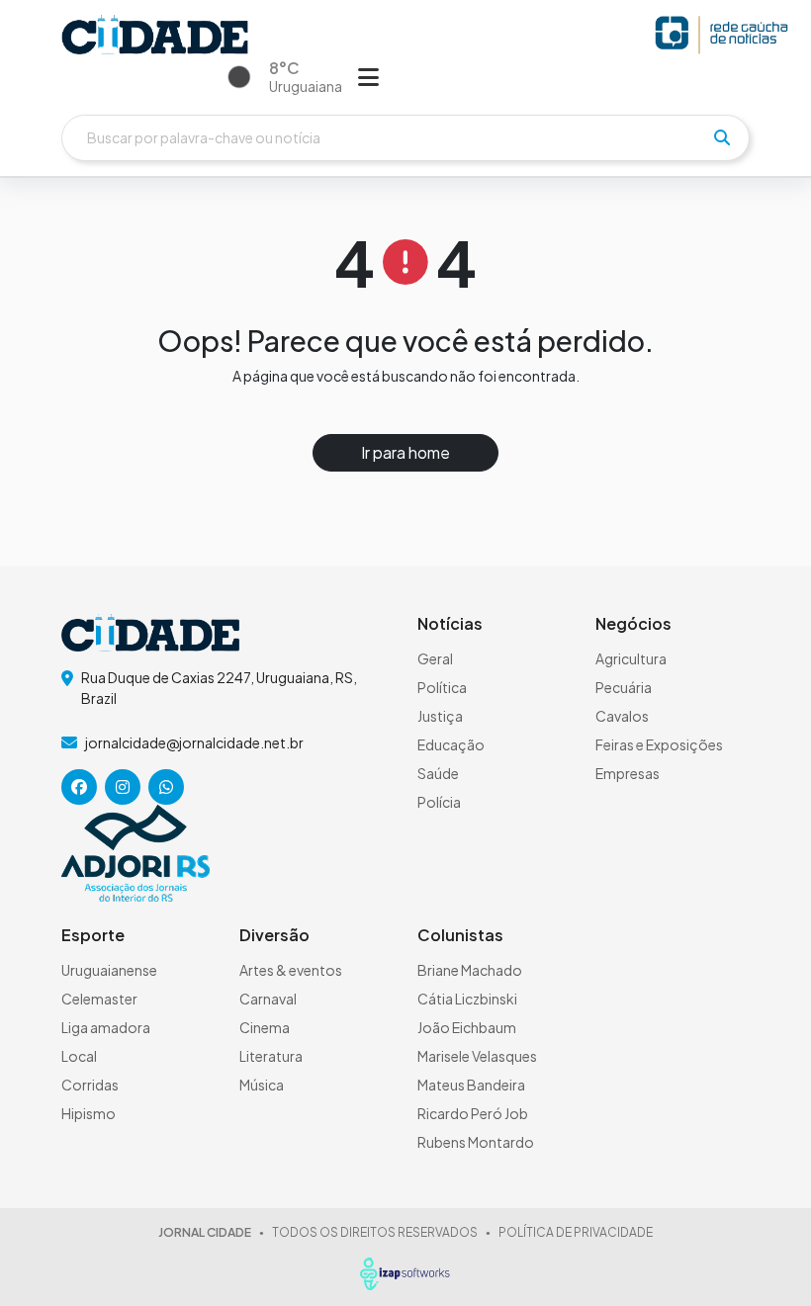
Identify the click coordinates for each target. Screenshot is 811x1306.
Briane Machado (469, 970)
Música (261, 1084)
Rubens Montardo (475, 1142)
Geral (435, 658)
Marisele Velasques (477, 1056)
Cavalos (622, 716)
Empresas (627, 773)
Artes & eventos (290, 970)
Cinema (264, 1027)
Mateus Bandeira (471, 1084)
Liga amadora (105, 1027)
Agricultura (631, 658)
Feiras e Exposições (659, 744)
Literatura (271, 1056)
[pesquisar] (722, 137)
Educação (451, 744)
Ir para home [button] (405, 452)
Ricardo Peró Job (472, 1113)
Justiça (440, 716)
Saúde (438, 773)
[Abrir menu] (368, 76)
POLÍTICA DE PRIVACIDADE (575, 1232)
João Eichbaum (466, 1027)
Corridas (90, 1084)
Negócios (633, 623)
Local (79, 1056)
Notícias (450, 623)
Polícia (439, 802)
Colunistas (460, 934)
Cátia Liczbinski (467, 998)
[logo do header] (154, 34)
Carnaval (268, 998)
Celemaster (99, 998)
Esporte (93, 934)
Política (442, 687)
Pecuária (623, 687)
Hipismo (88, 1113)
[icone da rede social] (79, 787)
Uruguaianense (109, 970)
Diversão (274, 934)
